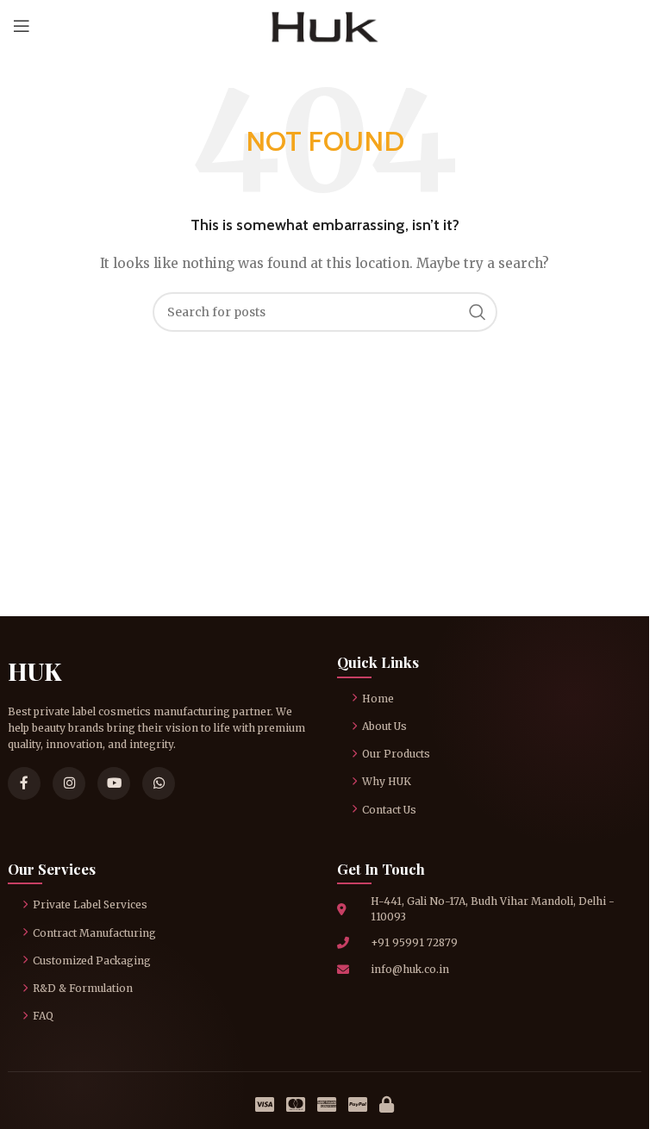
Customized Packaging (92, 960)
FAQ (43, 1015)
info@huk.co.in (410, 969)
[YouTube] (113, 783)
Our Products (396, 753)
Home (378, 698)
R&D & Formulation (83, 988)
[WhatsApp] (158, 783)
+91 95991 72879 (414, 942)
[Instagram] (69, 783)
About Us (384, 726)
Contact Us (389, 809)
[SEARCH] (477, 312)
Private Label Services (90, 904)
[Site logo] (324, 25)
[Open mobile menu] (21, 26)
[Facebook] (24, 783)
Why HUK (386, 781)
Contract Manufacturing (94, 932)
